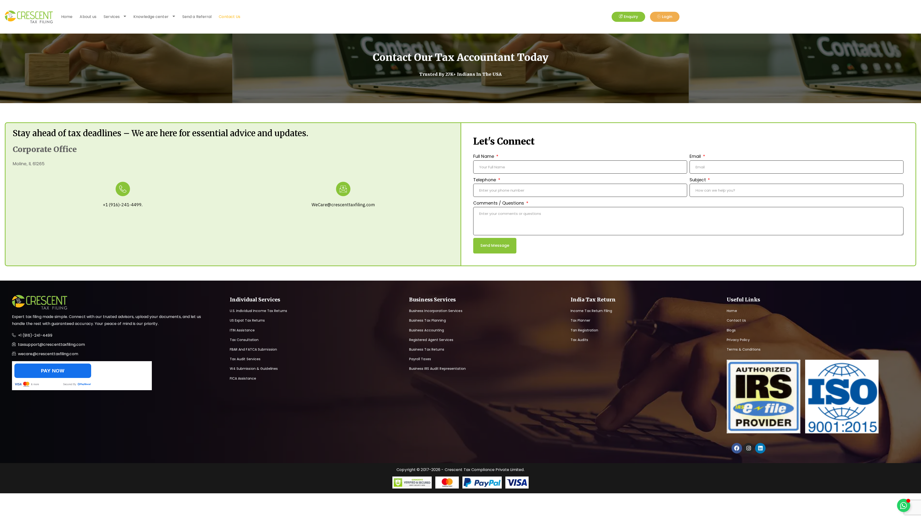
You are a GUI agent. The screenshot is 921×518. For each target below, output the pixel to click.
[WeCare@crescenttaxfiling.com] (343, 189)
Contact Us (229, 16)
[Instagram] (748, 448)
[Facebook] (737, 448)
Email (696, 156)
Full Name (484, 156)
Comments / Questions (499, 203)
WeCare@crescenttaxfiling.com (343, 204)
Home (66, 16)
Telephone (485, 180)
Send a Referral (197, 16)
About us (88, 16)
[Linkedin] (760, 448)
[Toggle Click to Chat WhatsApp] (903, 505)
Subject (698, 180)
